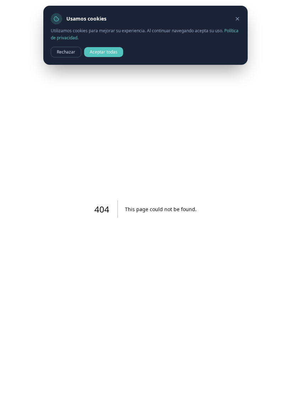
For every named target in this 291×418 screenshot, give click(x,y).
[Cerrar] (237, 19)
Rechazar (66, 52)
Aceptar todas (103, 52)
